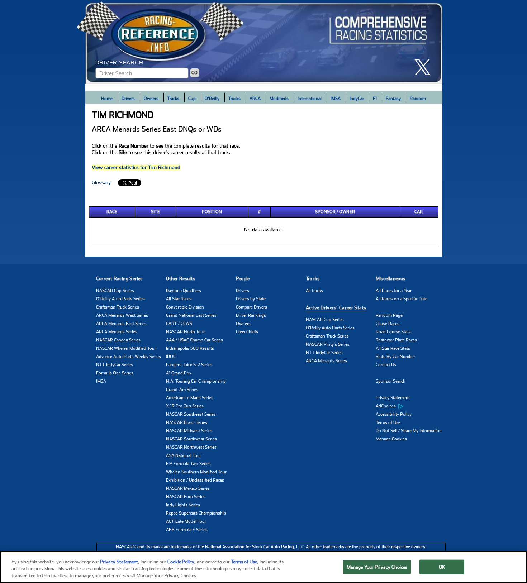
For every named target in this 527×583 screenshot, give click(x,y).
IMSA (336, 98)
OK (442, 566)
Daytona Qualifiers (183, 290)
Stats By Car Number (395, 356)
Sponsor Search (390, 381)
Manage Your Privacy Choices (377, 566)
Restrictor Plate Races (396, 340)
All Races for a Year (394, 290)
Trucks (234, 98)
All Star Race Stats (393, 348)
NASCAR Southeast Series (191, 414)
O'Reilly (212, 98)
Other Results (180, 278)
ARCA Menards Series (116, 331)
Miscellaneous (390, 278)
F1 (375, 98)
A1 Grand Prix (178, 373)
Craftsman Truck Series (117, 307)
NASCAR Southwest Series (191, 438)
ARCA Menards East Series (121, 323)
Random (418, 98)
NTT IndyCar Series (114, 364)
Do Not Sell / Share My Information (409, 430)
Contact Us (386, 364)
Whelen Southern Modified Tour (196, 471)
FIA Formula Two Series (188, 463)
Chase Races (387, 323)
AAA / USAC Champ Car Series (194, 340)
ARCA (255, 98)
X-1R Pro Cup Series (185, 405)
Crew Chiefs (247, 331)
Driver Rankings (251, 315)
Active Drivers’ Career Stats (336, 307)
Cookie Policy (180, 561)
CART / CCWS (179, 323)
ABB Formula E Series (187, 529)
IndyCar (357, 98)
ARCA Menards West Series (122, 315)
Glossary (101, 182)
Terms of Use (388, 422)
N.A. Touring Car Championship (196, 381)
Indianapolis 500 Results (190, 348)
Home (107, 98)
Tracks (173, 98)
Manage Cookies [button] (391, 438)
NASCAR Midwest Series (189, 430)
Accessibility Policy (394, 414)
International (310, 98)
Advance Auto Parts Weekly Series (128, 356)
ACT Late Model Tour (186, 521)
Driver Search (119, 62)
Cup (192, 98)
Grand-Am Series (182, 389)
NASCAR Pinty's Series (328, 344)
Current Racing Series (119, 278)
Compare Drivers (251, 307)
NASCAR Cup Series (115, 290)
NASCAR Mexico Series (188, 488)
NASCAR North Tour (185, 331)
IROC (171, 356)
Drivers (128, 98)
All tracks (314, 290)
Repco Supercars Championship (196, 513)
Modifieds (279, 98)
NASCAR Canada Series (118, 340)
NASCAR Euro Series (185, 496)
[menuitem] (411, 406)
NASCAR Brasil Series (186, 422)
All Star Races (179, 298)
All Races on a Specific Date (401, 298)
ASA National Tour (183, 455)
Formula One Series (114, 373)
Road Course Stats (393, 331)
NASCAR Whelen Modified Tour (126, 348)
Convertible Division (185, 307)
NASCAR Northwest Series (191, 447)
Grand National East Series (191, 315)
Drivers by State (251, 298)
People (243, 278)
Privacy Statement (393, 397)
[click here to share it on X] (425, 67)
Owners (151, 98)
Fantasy (393, 98)
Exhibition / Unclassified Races (195, 480)
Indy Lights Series (183, 504)
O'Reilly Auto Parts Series (120, 298)
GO (194, 72)
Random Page (389, 315)
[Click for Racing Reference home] (264, 42)
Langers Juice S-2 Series (189, 364)
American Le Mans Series (189, 397)
